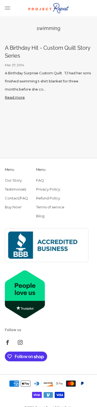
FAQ (40, 180)
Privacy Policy (48, 189)
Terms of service (50, 207)
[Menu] (7, 8)
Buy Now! (13, 207)
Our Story (13, 180)
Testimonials (15, 189)
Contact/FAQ (16, 198)
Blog (40, 216)
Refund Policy (48, 198)
